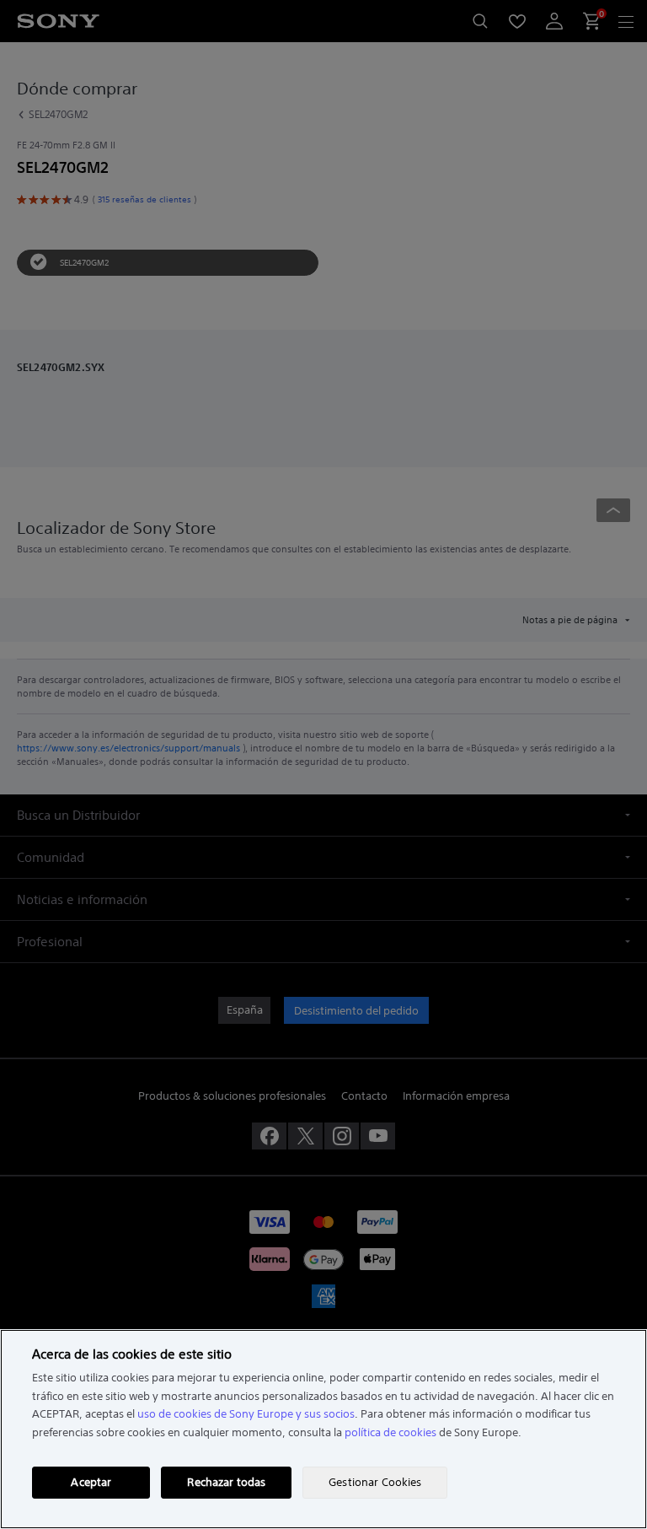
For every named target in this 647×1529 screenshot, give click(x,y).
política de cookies (390, 1432)
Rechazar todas (226, 1482)
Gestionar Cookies (375, 1482)
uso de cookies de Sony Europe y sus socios (246, 1414)
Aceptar (91, 1482)
